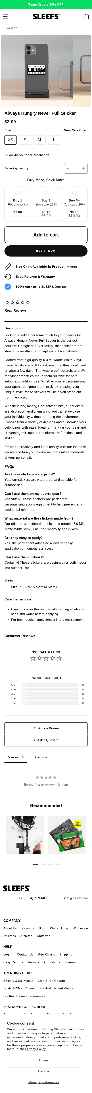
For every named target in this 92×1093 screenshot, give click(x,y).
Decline (43, 1071)
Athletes (26, 936)
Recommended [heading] (46, 805)
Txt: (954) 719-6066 (33, 898)
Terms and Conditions (44, 962)
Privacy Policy (35, 1049)
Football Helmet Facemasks (24, 996)
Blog (42, 928)
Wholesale (80, 928)
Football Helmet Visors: (57, 988)
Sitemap (71, 962)
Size (46, 130)
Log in (8, 954)
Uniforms (43, 936)
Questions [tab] (40, 757)
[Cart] (86, 16)
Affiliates (9, 936)
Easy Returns (13, 962)
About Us (10, 928)
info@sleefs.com (76, 898)
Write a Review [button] (48, 728)
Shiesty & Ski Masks (18, 980)
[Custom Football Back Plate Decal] (67, 835)
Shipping (65, 954)
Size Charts (46, 954)
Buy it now (46, 250)
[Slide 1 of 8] (25, 835)
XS (10, 140)
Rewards (27, 928)
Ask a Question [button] (48, 740)
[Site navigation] (5, 16)
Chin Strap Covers (51, 980)
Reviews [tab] (13, 757)
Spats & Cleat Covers (19, 988)
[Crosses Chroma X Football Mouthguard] (25, 835)
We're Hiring (59, 928)
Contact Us (25, 954)
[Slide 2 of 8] (67, 835)
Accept (44, 1060)
